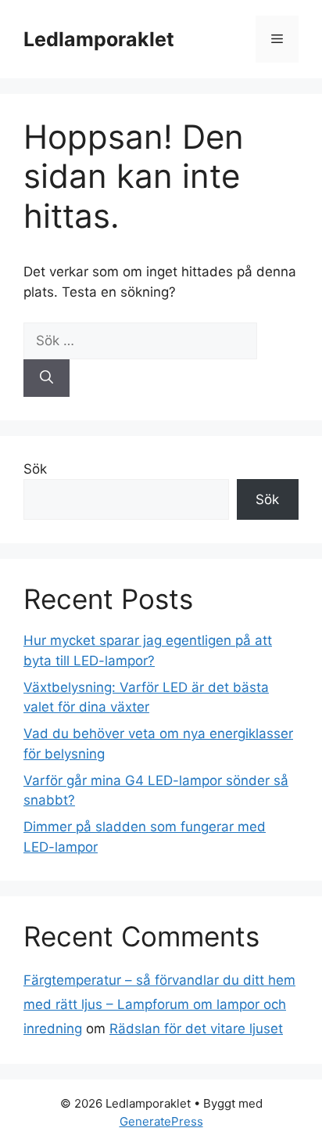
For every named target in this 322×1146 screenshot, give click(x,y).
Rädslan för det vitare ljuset (196, 1028)
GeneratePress (161, 1121)
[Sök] (46, 378)
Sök (35, 469)
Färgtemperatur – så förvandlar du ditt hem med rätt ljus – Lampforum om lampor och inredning (159, 1004)
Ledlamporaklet (98, 39)
